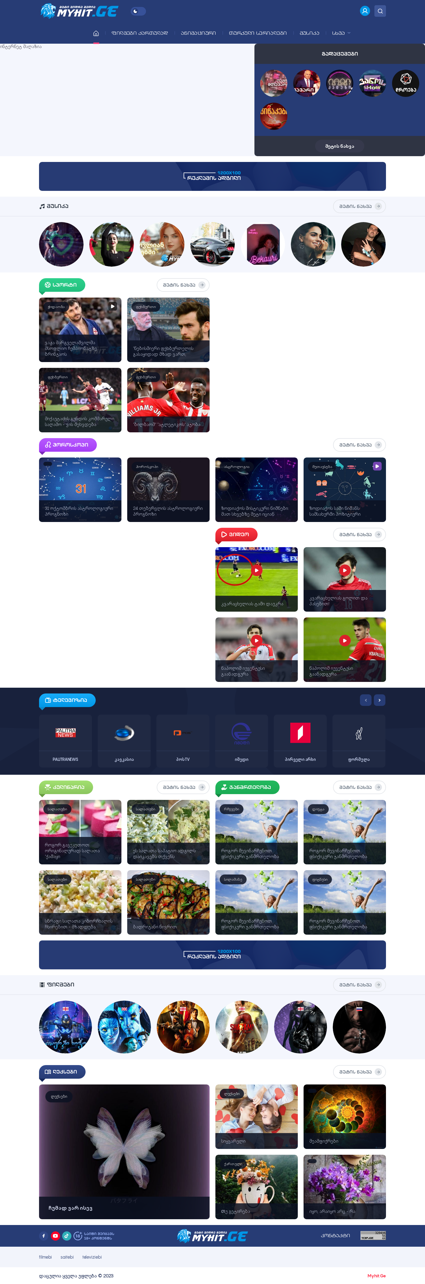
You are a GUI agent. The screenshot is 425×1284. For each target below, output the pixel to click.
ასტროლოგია (237, 466)
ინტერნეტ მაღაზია (21, 46)
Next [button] (379, 700)
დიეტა (318, 809)
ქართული (233, 1164)
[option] (65, 731)
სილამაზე (233, 879)
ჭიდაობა (56, 307)
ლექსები (59, 1096)
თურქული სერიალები (258, 33)
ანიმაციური (198, 33)
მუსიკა (309, 33)
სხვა (339, 33)
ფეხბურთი (146, 307)
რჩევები (231, 809)
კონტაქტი (335, 1235)
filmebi (45, 1257)
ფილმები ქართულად (140, 33)
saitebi (66, 1257)
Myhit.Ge (376, 1275)
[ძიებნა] (380, 11)
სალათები (57, 809)
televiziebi (92, 1257)
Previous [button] (366, 700)
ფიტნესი (320, 879)
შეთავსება (322, 466)
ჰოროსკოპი (147, 466)
